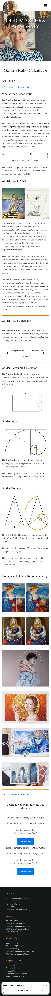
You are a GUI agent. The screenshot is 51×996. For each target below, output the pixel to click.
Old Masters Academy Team (17, 954)
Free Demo (10, 907)
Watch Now (22, 990)
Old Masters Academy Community (20, 951)
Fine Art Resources (13, 932)
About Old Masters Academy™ (18, 898)
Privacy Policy (11, 971)
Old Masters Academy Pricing (18, 909)
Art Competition (12, 921)
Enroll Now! (25, 841)
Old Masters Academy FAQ (17, 923)
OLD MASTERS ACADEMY (25, 23)
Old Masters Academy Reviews (18, 926)
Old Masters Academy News (17, 929)
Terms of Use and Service (16, 974)
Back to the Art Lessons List (16, 87)
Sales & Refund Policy (15, 976)
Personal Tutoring (13, 904)
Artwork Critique (12, 946)
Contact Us (10, 965)
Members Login (12, 943)
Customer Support (13, 968)
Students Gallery (12, 949)
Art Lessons (10, 901)
